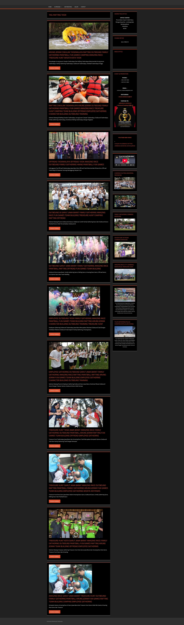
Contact (83, 7)
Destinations (68, 7)
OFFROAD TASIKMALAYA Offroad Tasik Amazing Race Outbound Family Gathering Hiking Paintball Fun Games (76, 163)
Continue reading (54, 68)
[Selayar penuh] (133, 165)
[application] (124, 160)
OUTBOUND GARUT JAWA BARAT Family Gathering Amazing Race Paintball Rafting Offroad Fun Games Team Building (78, 267)
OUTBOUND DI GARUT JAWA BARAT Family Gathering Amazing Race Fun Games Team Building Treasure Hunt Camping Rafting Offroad (77, 215)
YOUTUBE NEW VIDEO (124, 137)
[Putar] (116, 165)
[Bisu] (131, 165)
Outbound (57, 7)
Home (50, 7)
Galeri (76, 7)
